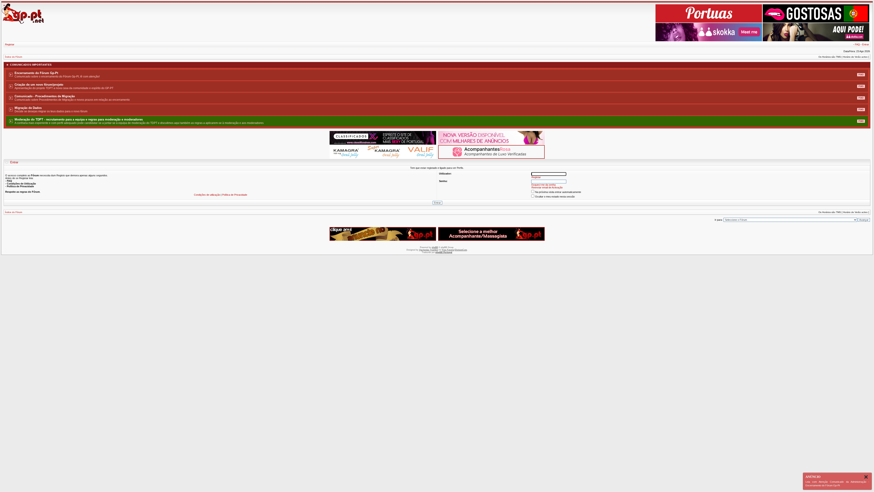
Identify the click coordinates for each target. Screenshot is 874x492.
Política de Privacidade (234, 194)
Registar (9, 44)
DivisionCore (461, 250)
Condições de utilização (207, 194)
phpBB (435, 247)
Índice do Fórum (13, 57)
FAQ (857, 44)
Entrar (865, 44)
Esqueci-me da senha (543, 184)
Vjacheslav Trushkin (428, 250)
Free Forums (448, 250)
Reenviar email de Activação (547, 187)
